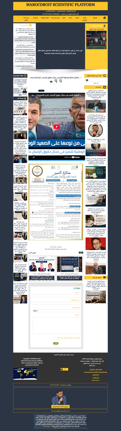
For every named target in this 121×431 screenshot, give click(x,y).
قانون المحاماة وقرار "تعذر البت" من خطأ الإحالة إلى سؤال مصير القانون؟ (20, 188)
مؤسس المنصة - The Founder (60, 384)
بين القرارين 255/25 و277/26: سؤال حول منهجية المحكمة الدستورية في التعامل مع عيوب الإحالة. (20, 206)
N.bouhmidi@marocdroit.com (60, 411)
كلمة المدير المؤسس (96, 25)
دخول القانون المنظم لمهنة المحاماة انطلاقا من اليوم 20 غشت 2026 (69, 277)
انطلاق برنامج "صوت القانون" (96, 29)
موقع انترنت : (76, 307)
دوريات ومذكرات (55, 17)
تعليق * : (77, 314)
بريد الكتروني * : (75, 299)
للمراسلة (35, 17)
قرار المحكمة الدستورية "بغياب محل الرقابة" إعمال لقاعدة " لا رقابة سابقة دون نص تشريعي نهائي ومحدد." (20, 226)
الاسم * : (77, 292)
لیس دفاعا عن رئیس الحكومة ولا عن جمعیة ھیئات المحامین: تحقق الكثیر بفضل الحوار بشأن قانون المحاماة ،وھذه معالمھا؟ (60, 52)
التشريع (95, 17)
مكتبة (70, 17)
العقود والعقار (45, 17)
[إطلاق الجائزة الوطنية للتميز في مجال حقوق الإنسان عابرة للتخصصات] (55, 164)
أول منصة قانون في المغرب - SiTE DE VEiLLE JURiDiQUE (61, 14)
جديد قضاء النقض (26, 18)
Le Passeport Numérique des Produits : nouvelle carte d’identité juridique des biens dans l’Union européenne (20, 82)
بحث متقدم (96, 83)
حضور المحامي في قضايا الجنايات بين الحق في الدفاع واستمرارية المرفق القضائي (25, 46)
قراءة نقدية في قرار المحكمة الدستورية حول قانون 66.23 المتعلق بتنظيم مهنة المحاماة (20, 268)
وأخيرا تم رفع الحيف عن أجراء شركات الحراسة (96, 140)
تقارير (63, 17)
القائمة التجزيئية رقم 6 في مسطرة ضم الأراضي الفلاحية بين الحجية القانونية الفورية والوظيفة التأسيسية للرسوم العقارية (96, 161)
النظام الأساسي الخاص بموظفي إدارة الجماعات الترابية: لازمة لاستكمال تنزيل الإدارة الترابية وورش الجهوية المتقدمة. (96, 232)
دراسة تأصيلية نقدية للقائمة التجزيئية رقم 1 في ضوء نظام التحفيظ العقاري (25, 67)
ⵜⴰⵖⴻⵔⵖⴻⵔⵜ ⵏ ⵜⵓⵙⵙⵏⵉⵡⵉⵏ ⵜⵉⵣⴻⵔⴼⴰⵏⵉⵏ (60, 11)
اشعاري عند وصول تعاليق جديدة (69, 337)
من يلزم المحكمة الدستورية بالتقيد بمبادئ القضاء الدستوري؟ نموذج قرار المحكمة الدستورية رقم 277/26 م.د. (20, 170)
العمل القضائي (84, 18)
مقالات (77, 17)
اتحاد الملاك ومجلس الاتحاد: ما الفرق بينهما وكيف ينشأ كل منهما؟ (20, 103)
